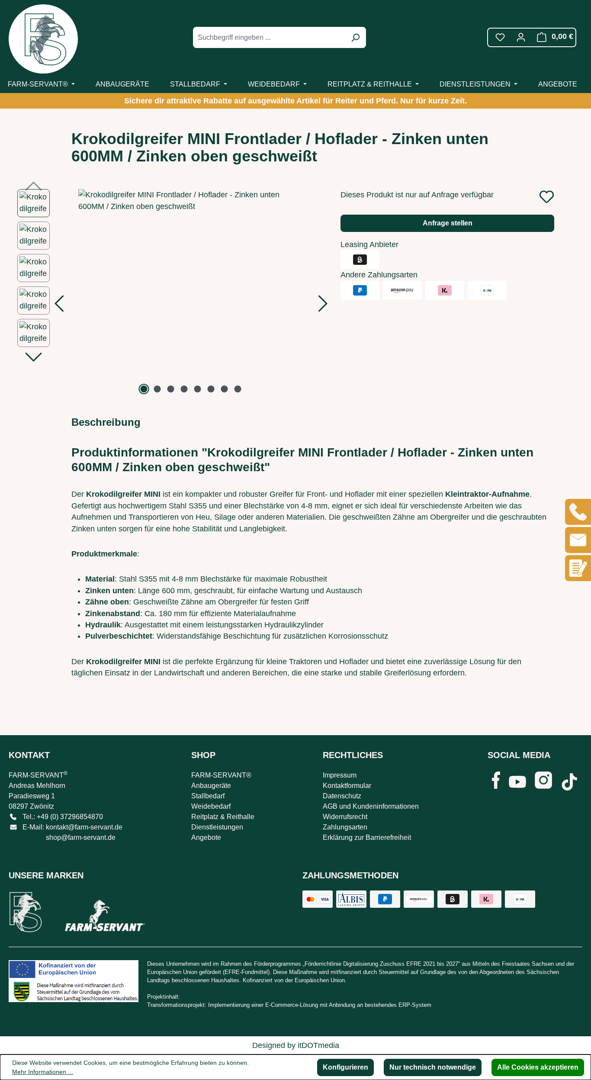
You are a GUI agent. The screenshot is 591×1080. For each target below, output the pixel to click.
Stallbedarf (208, 796)
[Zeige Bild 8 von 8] (237, 389)
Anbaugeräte (211, 785)
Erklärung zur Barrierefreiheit (367, 837)
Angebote (206, 837)
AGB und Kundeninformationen (371, 806)
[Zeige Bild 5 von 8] (197, 389)
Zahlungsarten (345, 827)
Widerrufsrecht (345, 816)
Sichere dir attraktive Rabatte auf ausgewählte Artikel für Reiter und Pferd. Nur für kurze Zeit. (295, 100)
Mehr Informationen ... (42, 1071)
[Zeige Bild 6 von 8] (211, 389)
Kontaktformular (347, 785)
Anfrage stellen (447, 223)
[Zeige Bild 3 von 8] (170, 389)
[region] (170, 293)
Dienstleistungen (217, 827)
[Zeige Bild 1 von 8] (144, 389)
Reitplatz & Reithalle (222, 816)
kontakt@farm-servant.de (84, 827)
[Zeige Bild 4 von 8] (184, 389)
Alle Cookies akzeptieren (537, 1067)
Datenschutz (342, 796)
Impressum (340, 775)
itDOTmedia (318, 1045)
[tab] (106, 422)
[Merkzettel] (500, 37)
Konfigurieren (345, 1067)
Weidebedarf (211, 806)
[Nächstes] (323, 306)
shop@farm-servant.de (81, 837)
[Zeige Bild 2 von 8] (157, 389)
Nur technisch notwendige (432, 1067)
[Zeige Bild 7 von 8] (224, 389)
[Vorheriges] (59, 306)
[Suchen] (355, 37)
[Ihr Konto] (521, 37)
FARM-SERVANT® (221, 775)
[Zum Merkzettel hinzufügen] (546, 196)
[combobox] (270, 37)
